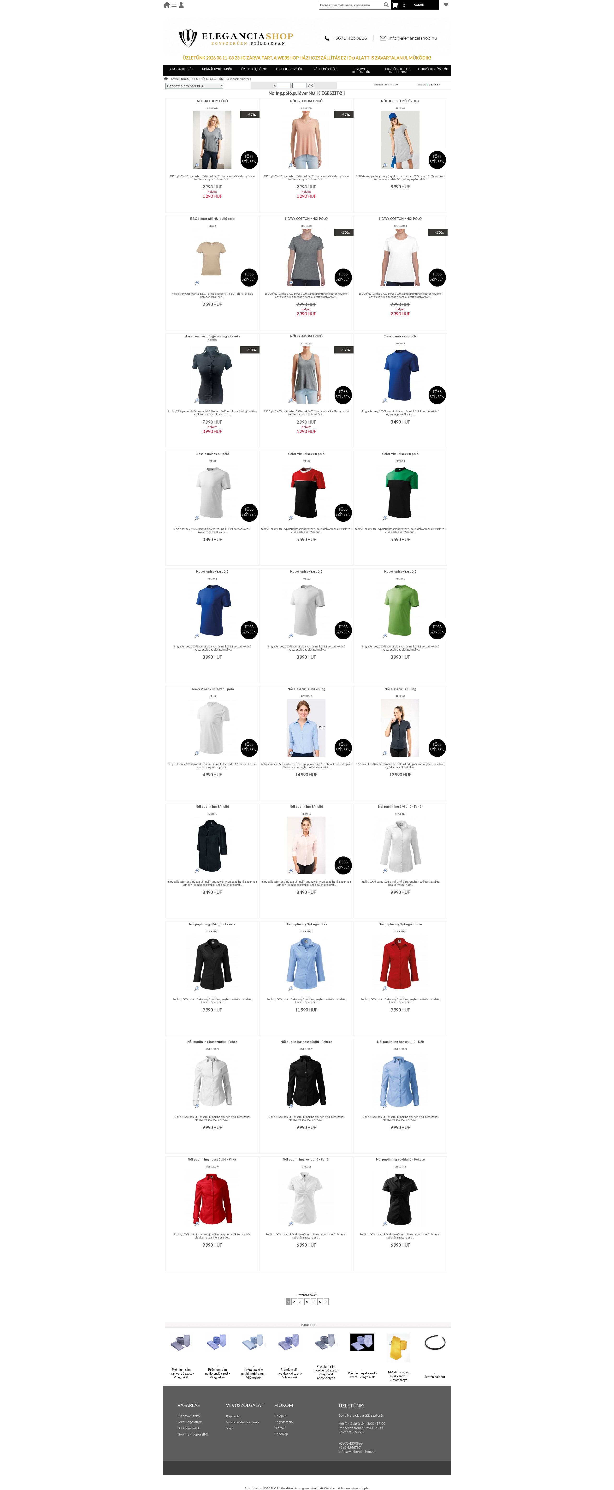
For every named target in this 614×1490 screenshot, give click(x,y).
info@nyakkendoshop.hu (357, 1451)
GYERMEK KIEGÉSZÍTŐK (361, 70)
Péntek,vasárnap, (351, 1428)
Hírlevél (280, 1428)
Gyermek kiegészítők (193, 1434)
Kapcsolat (233, 1416)
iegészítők (194, 1422)
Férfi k (182, 1422)
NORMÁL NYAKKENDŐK (217, 69)
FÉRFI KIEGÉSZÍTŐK (289, 69)
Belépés (280, 1416)
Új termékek (308, 1324)
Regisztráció (283, 1422)
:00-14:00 (375, 1428)
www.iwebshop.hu (358, 1488)
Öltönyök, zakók (189, 1416)
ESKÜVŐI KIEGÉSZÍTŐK (433, 69)
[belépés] (181, 4)
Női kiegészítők (188, 1428)
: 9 (366, 1428)
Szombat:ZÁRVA (351, 1432)
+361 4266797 (350, 1447)
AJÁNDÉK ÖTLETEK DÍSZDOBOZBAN (397, 70)
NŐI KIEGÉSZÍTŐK (325, 69)
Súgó (230, 1428)
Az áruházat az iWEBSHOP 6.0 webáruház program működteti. (284, 1488)
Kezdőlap (281, 1434)
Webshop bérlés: (335, 1488)
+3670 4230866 (351, 1443)
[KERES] (386, 5)
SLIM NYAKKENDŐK (181, 69)
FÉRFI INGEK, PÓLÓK (253, 69)
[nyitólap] (167, 4)
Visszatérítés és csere (242, 1422)
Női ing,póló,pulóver (237, 78)
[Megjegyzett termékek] (446, 4)
